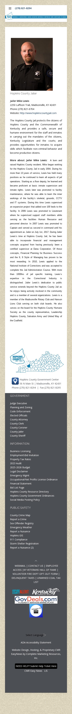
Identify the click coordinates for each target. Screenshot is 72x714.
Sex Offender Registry (21, 523)
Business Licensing (20, 451)
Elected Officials (18, 415)
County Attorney (19, 419)
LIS (46, 670)
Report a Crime (18, 519)
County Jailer (17, 431)
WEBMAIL (20, 565)
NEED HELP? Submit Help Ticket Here (36, 666)
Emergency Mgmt (19, 475)
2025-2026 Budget (20, 467)
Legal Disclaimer (19, 471)
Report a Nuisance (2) (22, 547)
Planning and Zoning (21, 407)
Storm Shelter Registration (24, 543)
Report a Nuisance (20, 531)
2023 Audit (16, 463)
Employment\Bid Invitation (24, 455)
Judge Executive (18, 403)
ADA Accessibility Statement (36, 642)
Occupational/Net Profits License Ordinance (34, 479)
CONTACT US (36, 565)
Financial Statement (20, 483)
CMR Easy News (33, 670)
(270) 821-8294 (23, 8)
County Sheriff (17, 435)
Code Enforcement (20, 411)
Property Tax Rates (20, 459)
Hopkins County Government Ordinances (32, 495)
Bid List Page (17, 487)
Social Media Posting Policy (25, 499)
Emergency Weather (21, 527)
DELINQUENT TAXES (23, 577)
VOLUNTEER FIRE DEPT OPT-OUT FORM (35, 573)
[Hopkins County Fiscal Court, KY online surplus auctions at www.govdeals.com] (36, 599)
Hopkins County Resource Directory (29, 491)
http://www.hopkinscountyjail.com (38, 113)
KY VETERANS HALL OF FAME (40, 569)
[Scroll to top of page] (36, 561)
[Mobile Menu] (10, 8)
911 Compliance (18, 539)
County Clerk (17, 423)
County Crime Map (20, 515)
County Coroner (18, 427)
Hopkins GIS (16, 535)
